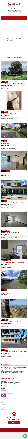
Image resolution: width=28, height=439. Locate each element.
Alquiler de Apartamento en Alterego (10, 173)
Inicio (3, 402)
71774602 (11, 10)
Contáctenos (4, 407)
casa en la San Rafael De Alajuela (9, 113)
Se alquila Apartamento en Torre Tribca (10, 232)
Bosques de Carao (5, 143)
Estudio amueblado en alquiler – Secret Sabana (12, 262)
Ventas (3, 404)
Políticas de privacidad (6, 409)
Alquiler (3, 406)
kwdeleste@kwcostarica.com (7, 393)
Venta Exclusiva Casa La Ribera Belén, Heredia (12, 202)
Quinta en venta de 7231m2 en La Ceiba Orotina (12, 321)
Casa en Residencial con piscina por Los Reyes (12, 292)
